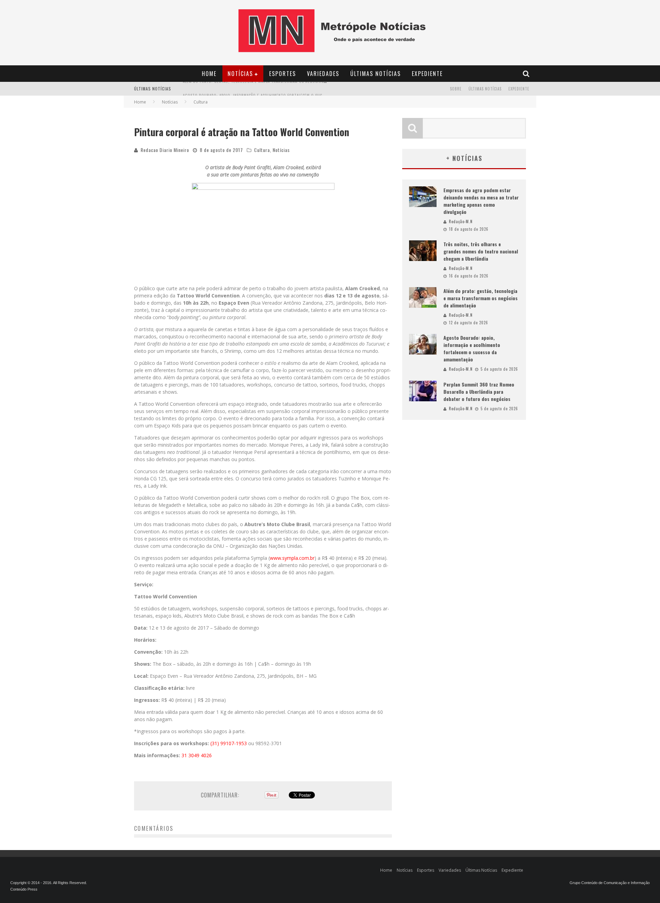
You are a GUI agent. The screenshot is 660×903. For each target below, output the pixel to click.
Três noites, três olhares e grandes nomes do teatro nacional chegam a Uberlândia (480, 251)
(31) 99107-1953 (228, 743)
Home (209, 73)
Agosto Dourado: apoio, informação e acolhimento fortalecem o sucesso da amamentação (273, 89)
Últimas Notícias (375, 73)
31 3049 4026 (197, 755)
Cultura (262, 149)
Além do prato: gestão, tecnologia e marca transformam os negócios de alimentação (480, 298)
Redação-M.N (461, 221)
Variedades (323, 73)
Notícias (240, 73)
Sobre (456, 88)
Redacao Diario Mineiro (165, 149)
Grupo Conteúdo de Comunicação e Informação (610, 883)
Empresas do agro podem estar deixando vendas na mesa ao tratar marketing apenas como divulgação (481, 200)
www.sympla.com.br (292, 558)
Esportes (282, 73)
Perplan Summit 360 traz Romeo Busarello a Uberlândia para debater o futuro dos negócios (478, 391)
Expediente (427, 73)
